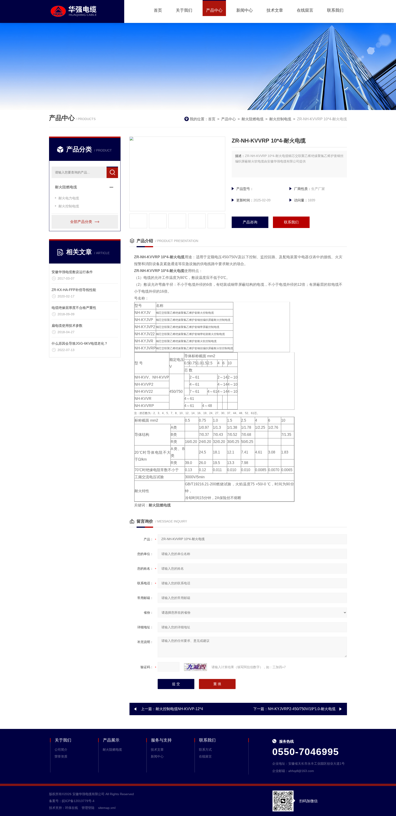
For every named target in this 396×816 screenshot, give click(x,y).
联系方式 (205, 749)
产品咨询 (250, 222)
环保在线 (71, 808)
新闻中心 (244, 10)
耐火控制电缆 (280, 119)
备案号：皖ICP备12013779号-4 (71, 801)
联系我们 (335, 10)
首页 (158, 10)
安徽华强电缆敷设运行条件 (72, 272)
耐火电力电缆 (68, 198)
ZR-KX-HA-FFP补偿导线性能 (74, 290)
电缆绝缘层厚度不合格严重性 (74, 308)
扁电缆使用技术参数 (67, 325)
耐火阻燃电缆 (253, 119)
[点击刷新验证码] (195, 667)
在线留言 (305, 10)
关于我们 (184, 10)
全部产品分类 (81, 222)
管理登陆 (88, 808)
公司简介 (61, 749)
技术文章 (275, 10)
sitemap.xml (107, 808)
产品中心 (214, 10)
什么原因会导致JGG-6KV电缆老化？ (80, 343)
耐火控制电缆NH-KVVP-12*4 (179, 709)
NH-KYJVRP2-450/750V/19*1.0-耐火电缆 (302, 709)
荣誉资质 (61, 756)
